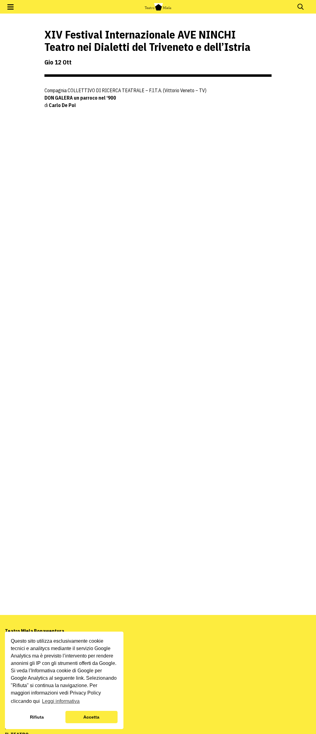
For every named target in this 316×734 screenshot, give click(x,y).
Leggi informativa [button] (61, 701)
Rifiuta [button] (37, 717)
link (80, 678)
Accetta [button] (91, 717)
